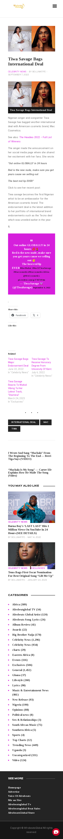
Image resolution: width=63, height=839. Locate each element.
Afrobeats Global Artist (26, 614)
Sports (16, 735)
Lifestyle (17, 680)
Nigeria (16, 704)
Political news (20, 714)
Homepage (14, 787)
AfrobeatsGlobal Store (21, 812)
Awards (16, 629)
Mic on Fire (15, 800)
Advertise (14, 791)
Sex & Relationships (24, 719)
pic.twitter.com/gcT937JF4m (31, 280)
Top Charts (19, 740)
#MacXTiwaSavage (41, 268)
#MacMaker (26, 268)
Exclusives (38, 568)
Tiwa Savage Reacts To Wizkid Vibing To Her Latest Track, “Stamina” (17, 388)
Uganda (17, 750)
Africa (16, 604)
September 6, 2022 (41, 287)
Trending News (21, 745)
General (17, 670)
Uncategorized (21, 755)
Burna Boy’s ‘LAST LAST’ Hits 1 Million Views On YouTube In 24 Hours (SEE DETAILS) (28, 529)
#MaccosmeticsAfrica (38, 272)
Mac (46, 422)
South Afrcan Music (24, 724)
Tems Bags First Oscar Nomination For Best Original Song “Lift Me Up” (30, 574)
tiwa (14, 429)
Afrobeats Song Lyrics (26, 619)
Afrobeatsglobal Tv (19, 804)
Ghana (16, 675)
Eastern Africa (21, 654)
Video (15, 760)
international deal (23, 422)
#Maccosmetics (21, 272)
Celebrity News (17, 72)
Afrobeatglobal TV (23, 609)
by (37, 72)
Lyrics (16, 685)
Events (16, 660)
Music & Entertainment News (30, 690)
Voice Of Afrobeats (19, 796)
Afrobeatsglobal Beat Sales (24, 808)
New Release (20, 699)
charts (16, 649)
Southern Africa (22, 729)
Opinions (17, 709)
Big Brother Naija (23, 634)
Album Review (21, 624)
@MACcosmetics (31, 276)
